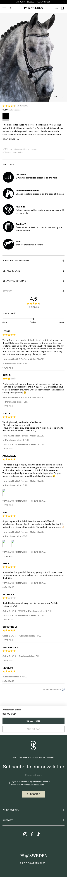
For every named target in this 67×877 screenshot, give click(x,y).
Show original (38, 444)
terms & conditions (36, 784)
